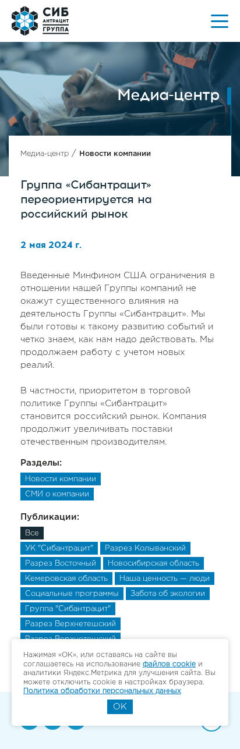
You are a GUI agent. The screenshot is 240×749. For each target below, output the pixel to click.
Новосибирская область (153, 563)
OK (120, 707)
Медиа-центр (44, 154)
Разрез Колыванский (145, 548)
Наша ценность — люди (164, 579)
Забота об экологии (167, 594)
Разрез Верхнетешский (70, 624)
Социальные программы (72, 594)
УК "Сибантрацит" (59, 548)
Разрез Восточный (60, 563)
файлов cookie (169, 664)
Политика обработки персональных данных (102, 691)
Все (32, 533)
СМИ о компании (57, 494)
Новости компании (115, 154)
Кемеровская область (66, 579)
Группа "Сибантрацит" (68, 609)
